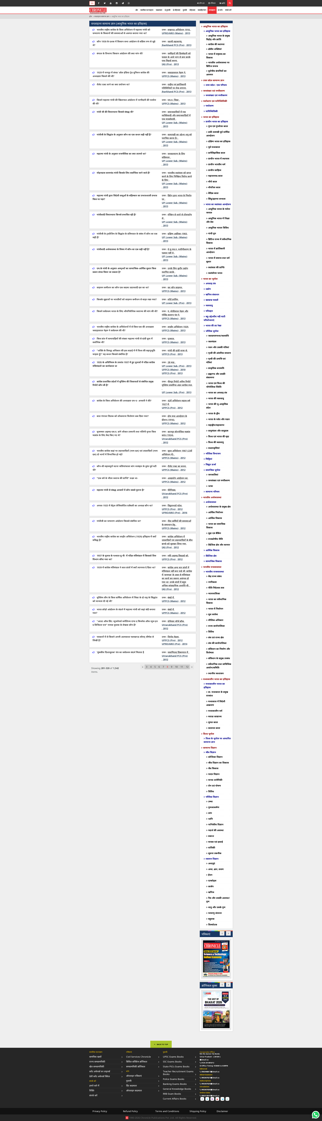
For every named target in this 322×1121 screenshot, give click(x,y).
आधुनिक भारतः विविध (218, 227)
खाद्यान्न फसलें (212, 299)
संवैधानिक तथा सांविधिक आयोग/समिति (218, 666)
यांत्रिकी (211, 847)
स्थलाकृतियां (214, 447)
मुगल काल (213, 722)
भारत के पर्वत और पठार (219, 419)
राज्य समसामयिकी (97, 1061)
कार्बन (211, 886)
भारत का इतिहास (211, 116)
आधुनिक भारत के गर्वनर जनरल (218, 210)
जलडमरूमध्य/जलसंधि (218, 335)
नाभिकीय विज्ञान (215, 824)
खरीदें (223, 3)
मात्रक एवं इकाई (215, 841)
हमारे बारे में (94, 1085)
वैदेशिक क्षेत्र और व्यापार (219, 544)
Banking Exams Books (175, 1083)
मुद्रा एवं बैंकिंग (214, 533)
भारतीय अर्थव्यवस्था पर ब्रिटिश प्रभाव (217, 64)
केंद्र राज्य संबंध (215, 576)
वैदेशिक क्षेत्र (211, 555)
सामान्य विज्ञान (210, 747)
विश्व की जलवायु (216, 442)
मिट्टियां (209, 458)
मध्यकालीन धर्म (215, 710)
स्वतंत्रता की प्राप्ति (216, 267)
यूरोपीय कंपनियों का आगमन (216, 72)
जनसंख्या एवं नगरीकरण (214, 90)
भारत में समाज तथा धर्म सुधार (218, 259)
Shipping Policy (198, 1111)
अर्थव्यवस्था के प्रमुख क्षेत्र (219, 506)
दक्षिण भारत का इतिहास (219, 141)
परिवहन (209, 310)
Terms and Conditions (167, 1111)
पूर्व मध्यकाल (214, 146)
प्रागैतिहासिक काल (216, 152)
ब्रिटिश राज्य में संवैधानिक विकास (218, 241)
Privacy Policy (99, 1111)
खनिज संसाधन (212, 294)
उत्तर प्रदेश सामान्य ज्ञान (213, 80)
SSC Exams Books (172, 1061)
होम (137, 10)
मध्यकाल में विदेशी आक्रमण (215, 703)
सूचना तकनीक (214, 853)
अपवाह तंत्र (211, 283)
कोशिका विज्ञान (215, 756)
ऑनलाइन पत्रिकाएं (134, 1075)
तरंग (210, 812)
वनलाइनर (212, 10)
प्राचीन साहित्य (214, 170)
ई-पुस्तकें (167, 10)
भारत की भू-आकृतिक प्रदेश (217, 405)
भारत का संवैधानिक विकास (216, 601)
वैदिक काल (213, 193)
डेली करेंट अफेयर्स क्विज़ (99, 1076)
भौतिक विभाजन (213, 453)
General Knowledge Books (177, 1088)
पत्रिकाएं (192, 10)
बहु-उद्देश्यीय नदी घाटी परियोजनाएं (214, 318)
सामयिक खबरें (95, 1056)
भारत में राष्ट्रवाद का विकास (216, 55)
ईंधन (210, 874)
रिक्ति (91, 1090)
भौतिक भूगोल (212, 331)
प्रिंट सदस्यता (131, 1085)
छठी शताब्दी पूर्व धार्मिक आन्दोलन (218, 133)
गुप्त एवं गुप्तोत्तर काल (218, 126)
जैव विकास (213, 768)
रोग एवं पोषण (214, 785)
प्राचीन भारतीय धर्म (216, 164)
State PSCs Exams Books (176, 1066)
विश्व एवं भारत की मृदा (218, 436)
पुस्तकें (185, 10)
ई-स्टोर (220, 10)
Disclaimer (222, 1111)
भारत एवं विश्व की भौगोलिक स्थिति (215, 385)
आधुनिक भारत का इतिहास (215, 26)
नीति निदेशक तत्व (216, 587)
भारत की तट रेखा (213, 325)
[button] (222, 933)
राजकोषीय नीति (215, 538)
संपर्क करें (228, 10)
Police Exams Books (173, 1079)
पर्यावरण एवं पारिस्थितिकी (215, 101)
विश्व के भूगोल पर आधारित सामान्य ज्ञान (217, 740)
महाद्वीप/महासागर (216, 424)
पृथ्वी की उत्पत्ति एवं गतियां (216, 360)
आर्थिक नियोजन (215, 512)
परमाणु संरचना (215, 912)
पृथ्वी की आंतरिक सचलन (219, 352)
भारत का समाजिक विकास (215, 525)
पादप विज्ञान (213, 774)
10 (176, 666)
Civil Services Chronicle (138, 1056)
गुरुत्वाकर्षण (213, 807)
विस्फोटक (212, 924)
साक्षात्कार (159, 10)
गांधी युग (212, 233)
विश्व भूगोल (208, 733)
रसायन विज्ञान (212, 858)
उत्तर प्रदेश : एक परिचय (216, 84)
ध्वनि (210, 818)
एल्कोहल (212, 880)
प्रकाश (211, 835)
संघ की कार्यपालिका (217, 643)
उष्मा (210, 801)
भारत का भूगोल (210, 278)
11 (181, 666)
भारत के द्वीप (214, 413)
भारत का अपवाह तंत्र (217, 392)
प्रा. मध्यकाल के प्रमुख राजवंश (217, 693)
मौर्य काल (212, 181)
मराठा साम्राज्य (215, 716)
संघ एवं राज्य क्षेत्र (216, 637)
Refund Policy (130, 1111)
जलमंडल (212, 341)
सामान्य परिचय (212, 491)
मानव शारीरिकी (215, 779)
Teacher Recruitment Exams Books (178, 1073)
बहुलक (211, 918)
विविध (211, 631)
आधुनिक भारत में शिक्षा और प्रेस (218, 220)
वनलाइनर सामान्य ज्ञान (101, 16)
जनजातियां (213, 474)
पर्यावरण (210, 105)
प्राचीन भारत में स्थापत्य (218, 158)
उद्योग (208, 288)
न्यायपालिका (214, 593)
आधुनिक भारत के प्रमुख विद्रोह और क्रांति (218, 37)
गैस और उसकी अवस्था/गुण (218, 899)
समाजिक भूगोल (213, 469)
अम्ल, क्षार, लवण (216, 869)
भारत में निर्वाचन (215, 608)
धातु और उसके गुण (216, 907)
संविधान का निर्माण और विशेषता (218, 650)
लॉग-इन (202, 3)
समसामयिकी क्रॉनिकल (135, 1066)
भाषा (210, 486)
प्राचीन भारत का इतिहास (217, 121)
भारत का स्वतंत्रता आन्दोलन (218, 204)
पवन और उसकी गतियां (218, 347)
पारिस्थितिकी (212, 111)
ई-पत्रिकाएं (176, 10)
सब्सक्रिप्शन (202, 10)
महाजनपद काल (215, 175)
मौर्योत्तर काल (214, 187)
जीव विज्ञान (211, 752)
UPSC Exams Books (173, 1056)
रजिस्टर (213, 3)
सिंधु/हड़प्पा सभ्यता (217, 198)
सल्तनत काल (214, 727)
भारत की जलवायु (216, 398)
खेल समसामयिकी (96, 1066)
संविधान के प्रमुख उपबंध (219, 658)
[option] (216, 958)
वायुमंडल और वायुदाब (218, 430)
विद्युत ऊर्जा (211, 464)
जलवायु (209, 305)
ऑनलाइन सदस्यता (134, 1090)
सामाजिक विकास (214, 561)
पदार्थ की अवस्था (216, 830)
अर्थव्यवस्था (211, 501)
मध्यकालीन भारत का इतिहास (216, 679)
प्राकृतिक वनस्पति (216, 368)
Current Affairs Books (174, 1098)
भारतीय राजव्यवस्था (212, 566)
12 (187, 666)
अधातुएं (211, 863)
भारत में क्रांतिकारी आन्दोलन (215, 250)
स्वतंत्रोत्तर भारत (215, 272)
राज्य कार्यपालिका (216, 625)
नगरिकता (212, 581)
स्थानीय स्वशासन (216, 673)
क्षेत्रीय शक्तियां (215, 48)
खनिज (211, 892)
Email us (205, 1060)
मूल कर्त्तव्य (213, 614)
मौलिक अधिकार (215, 620)
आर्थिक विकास (215, 518)
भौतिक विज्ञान (212, 796)
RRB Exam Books (172, 1093)
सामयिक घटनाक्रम (146, 10)
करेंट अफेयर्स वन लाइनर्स (99, 1071)
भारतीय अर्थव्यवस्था (212, 497)
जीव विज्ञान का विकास (218, 762)
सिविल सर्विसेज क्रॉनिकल (136, 1061)
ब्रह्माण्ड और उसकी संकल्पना (215, 375)
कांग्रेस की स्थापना (216, 44)
